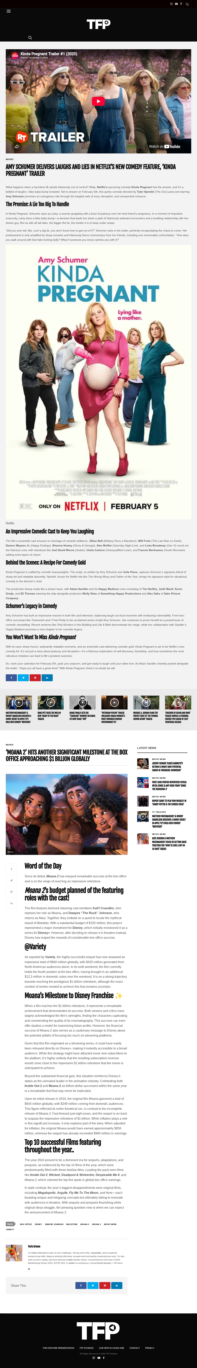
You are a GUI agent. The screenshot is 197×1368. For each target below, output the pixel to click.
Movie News (159, 759)
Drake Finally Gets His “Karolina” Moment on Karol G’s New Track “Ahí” (82, 715)
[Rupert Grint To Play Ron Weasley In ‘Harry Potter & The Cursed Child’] (143, 801)
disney (38, 1224)
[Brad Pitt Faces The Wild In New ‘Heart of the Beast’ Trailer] (51, 702)
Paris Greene (34, 1246)
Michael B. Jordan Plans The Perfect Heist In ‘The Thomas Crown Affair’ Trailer (145, 715)
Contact (134, 1348)
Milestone (72, 1224)
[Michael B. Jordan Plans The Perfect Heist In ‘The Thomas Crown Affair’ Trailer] (146, 702)
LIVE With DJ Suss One (111, 1348)
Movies (9, 159)
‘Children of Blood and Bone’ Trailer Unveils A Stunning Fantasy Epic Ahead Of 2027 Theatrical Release (177, 717)
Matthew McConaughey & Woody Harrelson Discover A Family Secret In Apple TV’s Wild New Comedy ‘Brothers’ (18, 717)
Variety (10, 1229)
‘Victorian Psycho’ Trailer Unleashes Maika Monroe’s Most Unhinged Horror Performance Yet (113, 717)
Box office (26, 1224)
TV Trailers (159, 812)
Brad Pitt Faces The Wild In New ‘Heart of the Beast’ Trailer (49, 715)
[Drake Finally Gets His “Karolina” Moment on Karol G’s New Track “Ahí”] (82, 702)
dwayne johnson (54, 1224)
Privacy (149, 1348)
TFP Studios (86, 1348)
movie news (110, 1224)
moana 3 (96, 1224)
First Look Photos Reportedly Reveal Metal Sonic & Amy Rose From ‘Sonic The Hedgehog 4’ (169, 786)
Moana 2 (84, 1224)
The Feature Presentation (58, 1348)
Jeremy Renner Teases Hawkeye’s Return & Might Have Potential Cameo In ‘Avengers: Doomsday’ (167, 767)
